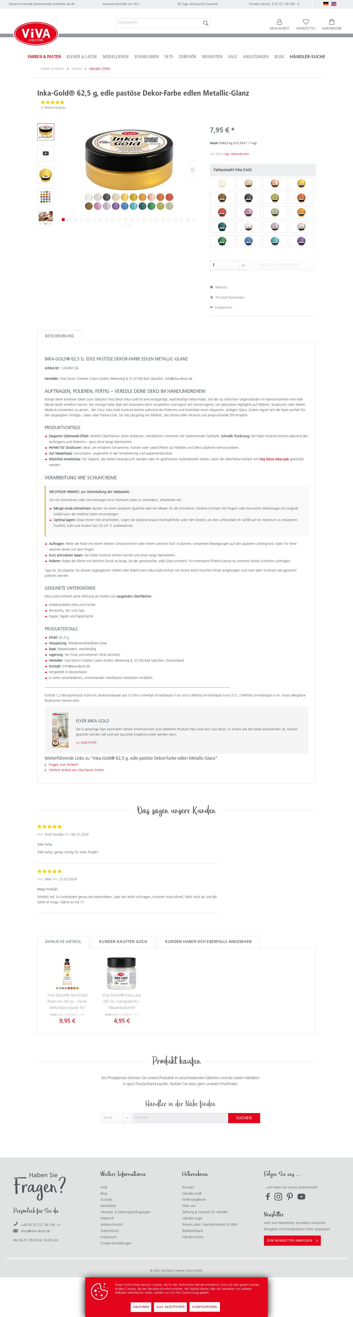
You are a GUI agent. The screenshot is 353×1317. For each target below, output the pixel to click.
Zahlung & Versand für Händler (205, 1212)
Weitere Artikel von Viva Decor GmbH (75, 770)
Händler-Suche (192, 1237)
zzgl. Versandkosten (237, 154)
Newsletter (108, 1206)
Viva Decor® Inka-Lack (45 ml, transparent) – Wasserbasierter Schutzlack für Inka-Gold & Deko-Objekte (121, 1003)
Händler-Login (192, 1218)
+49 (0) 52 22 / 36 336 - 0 (40, 1225)
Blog (104, 1194)
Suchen (244, 1118)
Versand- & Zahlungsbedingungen (126, 1212)
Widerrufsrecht (112, 1225)
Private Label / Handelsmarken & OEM (209, 1225)
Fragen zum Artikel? (63, 765)
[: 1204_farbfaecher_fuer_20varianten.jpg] (45, 131)
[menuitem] (163, 23)
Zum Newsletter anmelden (289, 1240)
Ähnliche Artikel (63, 942)
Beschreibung (59, 336)
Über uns (189, 1206)
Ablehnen (141, 1307)
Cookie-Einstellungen (116, 1243)
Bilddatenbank (192, 1231)
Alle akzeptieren (170, 1307)
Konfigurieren (204, 1307)
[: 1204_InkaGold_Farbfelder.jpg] (45, 196)
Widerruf (107, 1218)
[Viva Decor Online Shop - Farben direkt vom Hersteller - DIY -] (36, 34)
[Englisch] (333, 4)
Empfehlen (223, 308)
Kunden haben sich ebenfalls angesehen (208, 942)
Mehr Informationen (223, 1292)
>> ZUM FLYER (86, 743)
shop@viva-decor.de (35, 1231)
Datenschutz (110, 1231)
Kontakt (106, 1200)
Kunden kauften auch (123, 942)
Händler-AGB (191, 1194)
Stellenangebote (194, 1200)
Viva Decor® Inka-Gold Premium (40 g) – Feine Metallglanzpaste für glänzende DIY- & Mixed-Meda (67, 1003)
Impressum (109, 1237)
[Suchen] (206, 23)
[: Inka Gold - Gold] (45, 175)
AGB (104, 1187)
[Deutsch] (326, 4)
